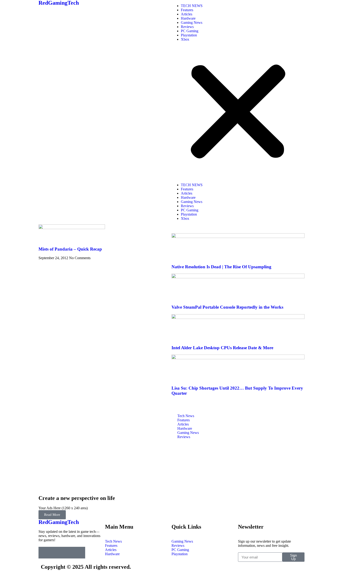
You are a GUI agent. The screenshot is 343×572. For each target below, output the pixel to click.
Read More (52, 514)
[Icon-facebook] (44, 552)
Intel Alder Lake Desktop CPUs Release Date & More (222, 347)
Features (187, 10)
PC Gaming (189, 31)
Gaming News (191, 22)
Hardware (188, 18)
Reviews (187, 27)
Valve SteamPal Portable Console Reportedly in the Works (227, 307)
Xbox (185, 39)
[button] (238, 112)
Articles (186, 14)
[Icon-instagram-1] (68, 552)
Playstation (189, 35)
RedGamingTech (58, 522)
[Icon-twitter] (56, 552)
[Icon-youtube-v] (79, 552)
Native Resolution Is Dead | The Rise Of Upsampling (221, 266)
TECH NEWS (192, 6)
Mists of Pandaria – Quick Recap (70, 249)
